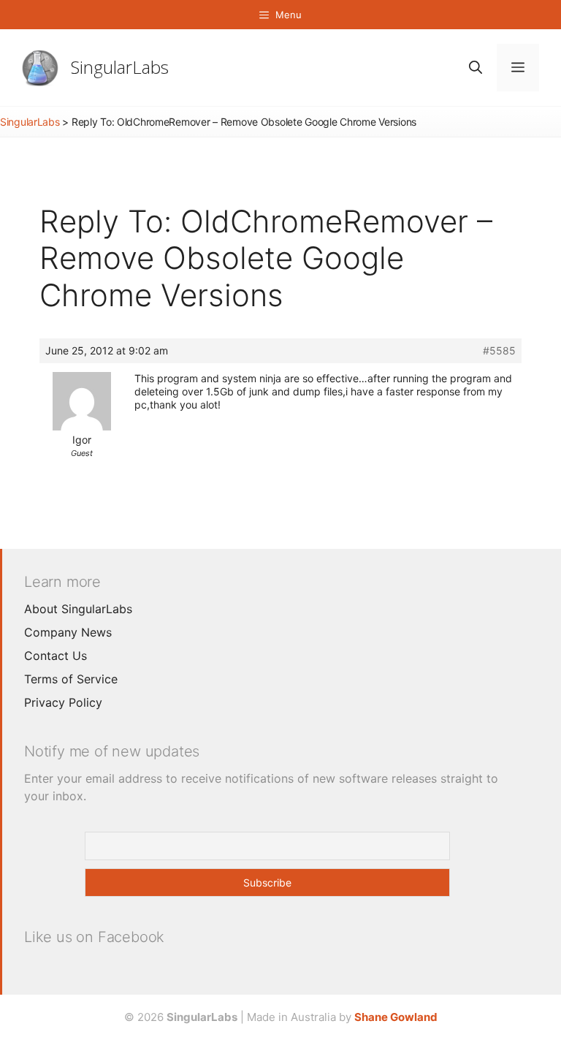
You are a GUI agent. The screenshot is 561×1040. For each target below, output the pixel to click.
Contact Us (55, 655)
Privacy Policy (63, 702)
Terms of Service (71, 679)
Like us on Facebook (94, 937)
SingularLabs (120, 67)
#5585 (499, 350)
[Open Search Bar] (475, 67)
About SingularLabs (78, 608)
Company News (68, 632)
